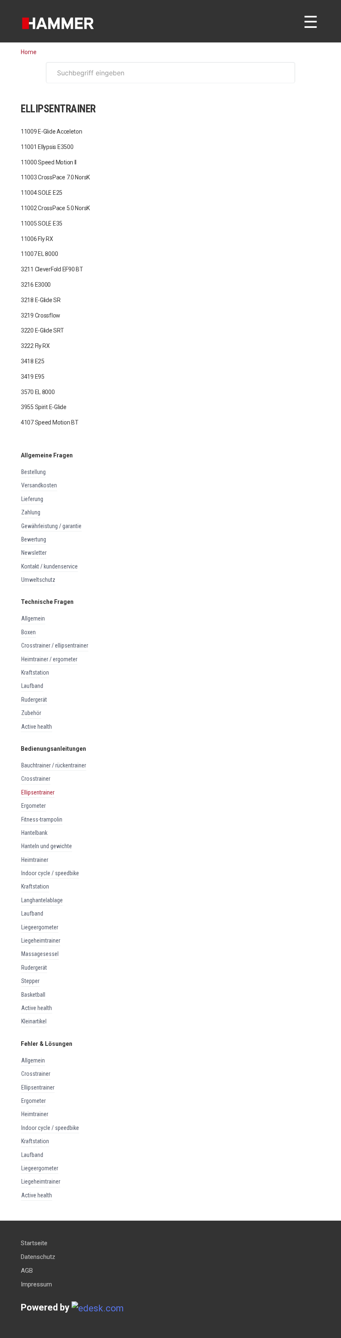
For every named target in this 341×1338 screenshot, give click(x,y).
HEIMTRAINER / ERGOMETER (49, 659)
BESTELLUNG (33, 472)
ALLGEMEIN (33, 618)
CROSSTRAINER (35, 778)
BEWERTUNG (33, 539)
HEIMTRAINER (34, 859)
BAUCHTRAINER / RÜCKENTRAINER (53, 765)
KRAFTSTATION (35, 672)
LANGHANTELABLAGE (42, 900)
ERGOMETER (33, 805)
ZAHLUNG (30, 512)
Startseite (34, 1243)
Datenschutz (38, 1257)
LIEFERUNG (32, 499)
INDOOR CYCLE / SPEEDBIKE (50, 873)
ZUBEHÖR (31, 713)
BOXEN (28, 632)
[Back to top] (18, 1309)
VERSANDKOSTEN (39, 485)
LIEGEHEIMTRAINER (40, 940)
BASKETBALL (33, 994)
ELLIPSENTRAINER (37, 792)
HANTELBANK (34, 832)
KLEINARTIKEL (34, 1021)
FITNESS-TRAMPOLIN (41, 819)
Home (29, 52)
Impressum (36, 1284)
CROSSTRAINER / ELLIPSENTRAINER (54, 645)
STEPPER (30, 981)
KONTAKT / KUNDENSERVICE (49, 566)
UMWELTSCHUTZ (38, 579)
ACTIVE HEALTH (36, 726)
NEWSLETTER (34, 552)
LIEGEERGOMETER (39, 927)
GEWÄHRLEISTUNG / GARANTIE (51, 526)
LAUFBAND (32, 686)
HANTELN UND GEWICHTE (46, 846)
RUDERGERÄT (34, 699)
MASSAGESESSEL (40, 954)
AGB (27, 1270)
